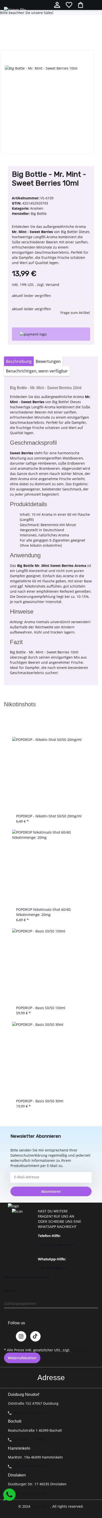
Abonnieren (51, 1191)
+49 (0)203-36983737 (56, 1244)
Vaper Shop (40, 1506)
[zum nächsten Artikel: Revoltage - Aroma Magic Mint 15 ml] (15, 20)
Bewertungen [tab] (48, 361)
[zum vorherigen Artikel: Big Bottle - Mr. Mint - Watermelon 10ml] (24, 20)
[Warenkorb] (80, 5)
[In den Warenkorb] (8, 37)
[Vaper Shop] (15, 10)
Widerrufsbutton (22, 1358)
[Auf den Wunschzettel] (18, 60)
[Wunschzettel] (69, 5)
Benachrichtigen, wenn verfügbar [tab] (37, 371)
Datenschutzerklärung (28, 1155)
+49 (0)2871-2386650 (29, 1439)
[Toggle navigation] (96, 5)
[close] (12, 45)
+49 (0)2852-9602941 (29, 1466)
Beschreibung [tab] (19, 361)
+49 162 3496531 (52, 1268)
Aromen (36, 208)
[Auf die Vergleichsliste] (9, 60)
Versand (52, 284)
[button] (57, 5)
